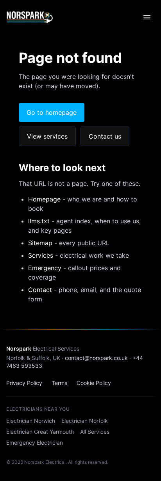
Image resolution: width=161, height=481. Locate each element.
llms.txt (39, 221)
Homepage (44, 199)
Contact (40, 290)
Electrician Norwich (30, 420)
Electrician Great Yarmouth (40, 431)
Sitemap (40, 243)
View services (47, 136)
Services (40, 255)
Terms (59, 382)
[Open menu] (147, 17)
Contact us (105, 136)
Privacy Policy (24, 382)
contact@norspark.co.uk (96, 358)
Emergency (44, 268)
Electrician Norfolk (84, 420)
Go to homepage (52, 112)
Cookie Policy (94, 382)
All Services (94, 431)
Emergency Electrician (34, 442)
